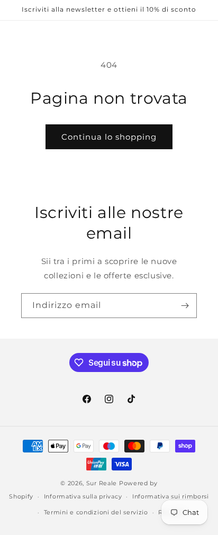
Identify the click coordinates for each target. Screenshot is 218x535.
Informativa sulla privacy (83, 496)
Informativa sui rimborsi (170, 496)
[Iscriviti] (184, 305)
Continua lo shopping (109, 137)
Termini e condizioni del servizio (96, 512)
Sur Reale (101, 483)
